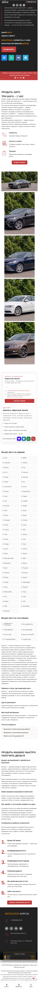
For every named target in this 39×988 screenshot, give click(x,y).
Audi (5, 458)
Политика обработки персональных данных (12, 975)
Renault (25, 572)
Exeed (6, 525)
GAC (24, 539)
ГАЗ (5, 596)
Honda (6, 477)
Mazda (25, 553)
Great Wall (26, 606)
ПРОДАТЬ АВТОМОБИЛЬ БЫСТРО (18, 906)
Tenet (24, 592)
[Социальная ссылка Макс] (13, 5)
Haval (24, 510)
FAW (5, 606)
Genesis (25, 472)
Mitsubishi (7, 563)
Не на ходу (7, 634)
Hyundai (25, 477)
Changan (7, 520)
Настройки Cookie (25, 977)
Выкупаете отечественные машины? (16, 736)
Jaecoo (25, 534)
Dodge (25, 505)
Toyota (6, 582)
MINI (24, 558)
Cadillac (25, 501)
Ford (5, 472)
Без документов (28, 624)
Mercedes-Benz (9, 558)
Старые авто (27, 639)
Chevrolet (7, 462)
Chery (6, 515)
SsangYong (26, 491)
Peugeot (25, 568)
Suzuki (25, 577)
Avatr (24, 544)
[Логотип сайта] (5, 2)
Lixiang (6, 529)
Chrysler (6, 505)
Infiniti (6, 482)
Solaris (6, 601)
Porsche (6, 572)
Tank (5, 534)
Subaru (6, 491)
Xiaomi (25, 549)
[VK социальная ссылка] (20, 5)
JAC (24, 601)
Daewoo (25, 587)
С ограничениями (9, 639)
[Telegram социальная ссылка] (24, 5)
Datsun (6, 467)
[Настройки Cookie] (33, 978)
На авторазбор (27, 629)
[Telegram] (24, 439)
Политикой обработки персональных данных (19, 390)
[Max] (19, 439)
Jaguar (25, 496)
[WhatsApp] (28, 439)
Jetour (25, 525)
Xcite (24, 596)
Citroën (25, 462)
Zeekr (6, 549)
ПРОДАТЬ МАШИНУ (19, 162)
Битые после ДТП (28, 634)
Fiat (24, 467)
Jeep (5, 496)
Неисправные (8, 629)
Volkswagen (26, 582)
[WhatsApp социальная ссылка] (17, 5)
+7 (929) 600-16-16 (31, 2)
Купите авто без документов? (14, 740)
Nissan (25, 563)
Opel (5, 568)
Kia (24, 482)
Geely (24, 515)
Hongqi (6, 544)
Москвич (7, 611)
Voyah (6, 539)
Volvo (6, 587)
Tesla (5, 553)
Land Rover (7, 486)
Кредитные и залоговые (8, 624)
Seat (5, 510)
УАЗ (5, 501)
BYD (24, 529)
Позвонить (8, 49)
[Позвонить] (33, 439)
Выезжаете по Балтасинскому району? (17, 733)
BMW (24, 458)
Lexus (25, 486)
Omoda (25, 520)
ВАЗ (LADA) (8, 592)
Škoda (6, 577)
